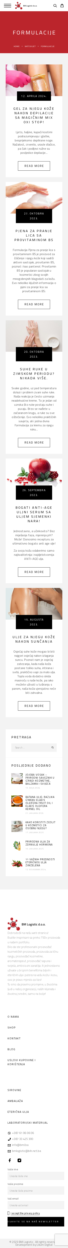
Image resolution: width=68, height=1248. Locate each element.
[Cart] (62, 6)
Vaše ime (13, 1169)
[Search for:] (29, 747)
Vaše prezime (15, 1184)
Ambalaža (15, 1101)
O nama (13, 1017)
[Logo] (26, 5)
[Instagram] (19, 1160)
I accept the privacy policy (25, 1213)
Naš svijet (30, 46)
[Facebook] (10, 1160)
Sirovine (14, 1090)
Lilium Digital (45, 1245)
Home (17, 46)
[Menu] (7, 5)
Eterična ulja (18, 1112)
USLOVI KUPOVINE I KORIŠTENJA (22, 1062)
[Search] (55, 6)
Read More (37, 164)
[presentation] (17, 778)
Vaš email (13, 1198)
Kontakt (14, 1038)
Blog (11, 1049)
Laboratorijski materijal (28, 1123)
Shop (12, 1027)
